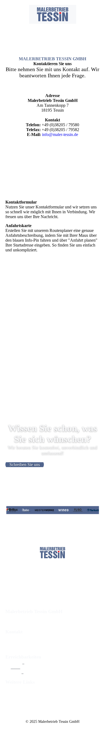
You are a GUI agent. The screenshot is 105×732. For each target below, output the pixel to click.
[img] (52, 14)
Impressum (13, 692)
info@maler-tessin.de (60, 134)
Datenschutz (14, 697)
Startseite (12, 688)
